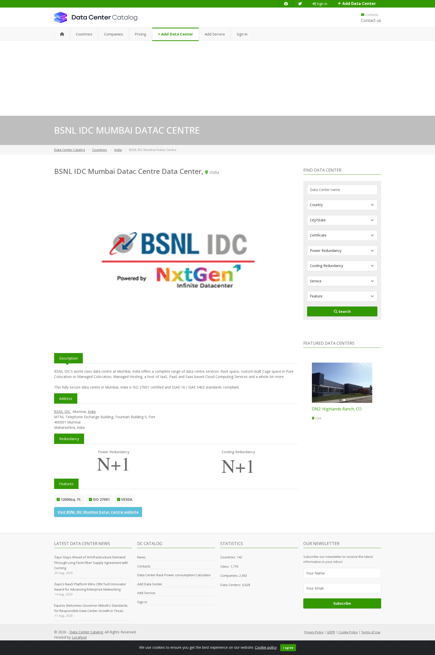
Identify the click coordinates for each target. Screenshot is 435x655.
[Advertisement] (217, 78)
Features (66, 483)
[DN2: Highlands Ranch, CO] (342, 383)
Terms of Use (370, 632)
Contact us (371, 20)
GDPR (331, 632)
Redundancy (69, 438)
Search (344, 311)
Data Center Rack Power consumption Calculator (174, 575)
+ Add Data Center (175, 33)
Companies (113, 33)
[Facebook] (286, 3)
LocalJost (79, 637)
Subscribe (342, 603)
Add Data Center (358, 3)
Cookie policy (266, 647)
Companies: (229, 575)
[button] (340, 400)
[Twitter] (300, 3)
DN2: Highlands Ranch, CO (336, 409)
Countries (84, 33)
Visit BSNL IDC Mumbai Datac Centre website (98, 512)
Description (68, 358)
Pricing (140, 33)
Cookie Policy (348, 632)
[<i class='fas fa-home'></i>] (62, 34)
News (141, 557)
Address (65, 398)
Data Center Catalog (86, 632)
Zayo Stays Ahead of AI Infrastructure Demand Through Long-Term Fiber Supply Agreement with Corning (91, 562)
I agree (288, 647)
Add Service (215, 33)
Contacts (371, 14)
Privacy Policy (313, 632)
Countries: (228, 557)
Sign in (321, 3)
